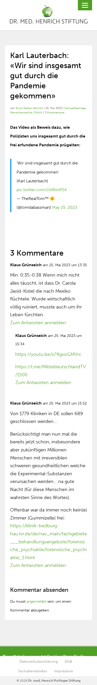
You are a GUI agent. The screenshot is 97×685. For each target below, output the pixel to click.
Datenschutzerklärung (38, 661)
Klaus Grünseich (26, 264)
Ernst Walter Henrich (29, 108)
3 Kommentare (54, 112)
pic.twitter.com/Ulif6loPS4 (42, 189)
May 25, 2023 (64, 207)
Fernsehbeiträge (75, 108)
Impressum (63, 671)
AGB (68, 661)
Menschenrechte (21, 112)
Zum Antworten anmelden (38, 323)
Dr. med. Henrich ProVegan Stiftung (54, 680)
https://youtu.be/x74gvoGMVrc (48, 354)
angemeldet (36, 601)
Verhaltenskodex (32, 671)
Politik (38, 112)
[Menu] (85, 5)
